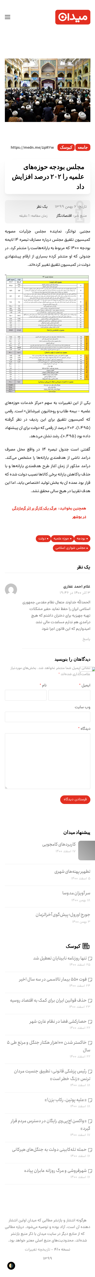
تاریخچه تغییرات (37, 1250)
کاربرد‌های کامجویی (59, 844)
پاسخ (86, 639)
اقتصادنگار (64, 216)
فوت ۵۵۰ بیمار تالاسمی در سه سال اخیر (53, 979)
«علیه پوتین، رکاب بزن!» (66, 1099)
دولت (42, 538)
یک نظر (42, 207)
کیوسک (66, 147)
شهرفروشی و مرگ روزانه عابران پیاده (55, 1170)
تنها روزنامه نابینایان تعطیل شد (60, 958)
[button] (7, 17)
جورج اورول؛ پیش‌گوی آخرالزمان (63, 914)
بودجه (81, 538)
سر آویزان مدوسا (76, 893)
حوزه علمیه (61, 538)
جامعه (83, 147)
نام (43, 686)
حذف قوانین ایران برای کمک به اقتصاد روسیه (48, 1000)
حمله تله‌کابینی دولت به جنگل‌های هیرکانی (49, 1149)
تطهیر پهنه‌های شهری (72, 871)
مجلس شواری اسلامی (70, 548)
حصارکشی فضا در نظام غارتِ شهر (58, 1021)
